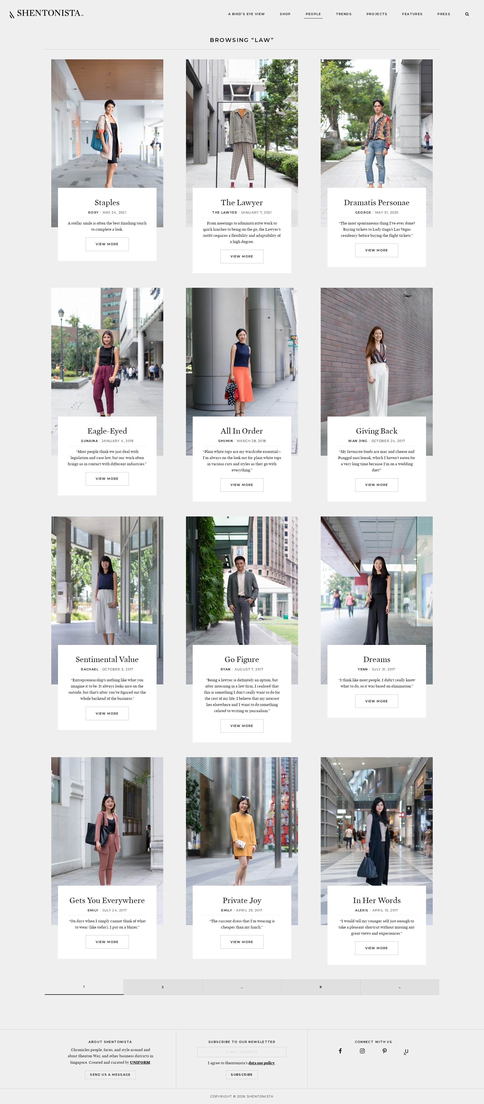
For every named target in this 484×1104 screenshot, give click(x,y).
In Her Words (377, 900)
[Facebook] (340, 1051)
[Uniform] (406, 1051)
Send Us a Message (110, 1075)
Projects (377, 14)
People (313, 14)
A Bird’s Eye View (246, 14)
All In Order (242, 431)
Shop (285, 14)
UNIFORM (140, 1062)
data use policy (261, 1062)
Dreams (376, 659)
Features (412, 14)
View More (107, 244)
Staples (107, 202)
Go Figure (242, 659)
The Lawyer (242, 202)
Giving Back (376, 431)
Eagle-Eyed (107, 431)
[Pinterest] (384, 1051)
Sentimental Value (107, 659)
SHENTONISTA (46, 14)
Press (444, 14)
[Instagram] (362, 1051)
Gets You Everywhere (107, 900)
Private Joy (242, 900)
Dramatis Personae (376, 202)
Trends (344, 14)
